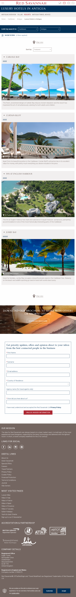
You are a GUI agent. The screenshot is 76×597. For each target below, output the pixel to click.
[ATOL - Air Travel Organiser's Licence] (28, 531)
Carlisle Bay (12, 57)
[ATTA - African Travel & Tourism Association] (41, 531)
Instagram (16, 447)
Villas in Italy (5, 498)
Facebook (3, 447)
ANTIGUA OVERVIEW (8, 15)
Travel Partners (6, 469)
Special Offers (6, 464)
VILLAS (20, 15)
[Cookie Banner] (38, 591)
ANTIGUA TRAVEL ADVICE (41, 15)
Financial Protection (8, 477)
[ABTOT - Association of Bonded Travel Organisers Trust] (58, 531)
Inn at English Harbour (19, 174)
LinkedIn (10, 447)
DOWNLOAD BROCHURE (38, 321)
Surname (10, 362)
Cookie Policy (6, 475)
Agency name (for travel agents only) (19, 389)
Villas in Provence (7, 506)
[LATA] (28, 541)
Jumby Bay (11, 232)
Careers (4, 466)
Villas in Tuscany (7, 509)
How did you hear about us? (17, 398)
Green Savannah (7, 461)
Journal (4, 483)
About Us (4, 458)
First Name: (11, 353)
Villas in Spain (6, 503)
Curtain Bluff (13, 115)
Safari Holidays (6, 512)
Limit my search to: (9, 29)
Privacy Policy (6, 472)
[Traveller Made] (10, 541)
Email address (12, 371)
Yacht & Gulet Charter (9, 514)
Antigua (19, 19)
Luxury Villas (5, 495)
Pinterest (22, 447)
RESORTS (27, 15)
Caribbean (11, 19)
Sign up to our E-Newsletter (11, 517)
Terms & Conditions (8, 480)
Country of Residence (15, 381)
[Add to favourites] (4, 57)
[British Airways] (11, 531)
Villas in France (6, 501)
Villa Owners (5, 486)
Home (3, 19)
